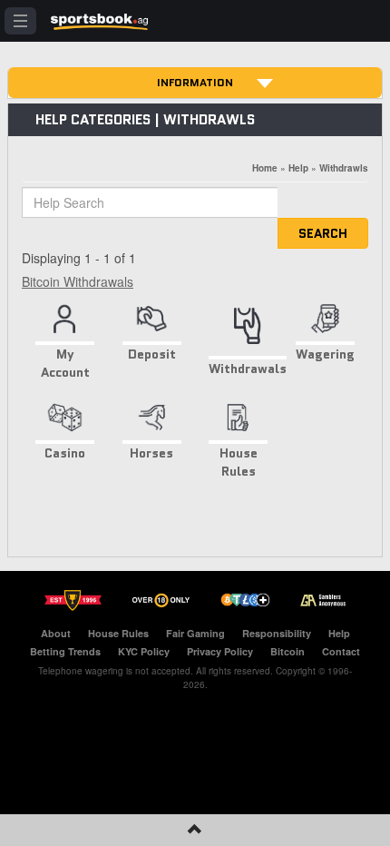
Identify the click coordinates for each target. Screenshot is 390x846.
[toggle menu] (20, 20)
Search (322, 233)
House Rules (238, 462)
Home (265, 168)
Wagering (325, 354)
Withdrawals (248, 368)
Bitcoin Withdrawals (77, 281)
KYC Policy (144, 651)
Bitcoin (287, 651)
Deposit (152, 354)
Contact (341, 651)
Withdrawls (343, 168)
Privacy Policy (220, 651)
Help (298, 168)
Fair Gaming (195, 633)
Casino (64, 453)
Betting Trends (65, 651)
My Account (65, 363)
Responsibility (276, 633)
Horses (151, 453)
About (56, 633)
